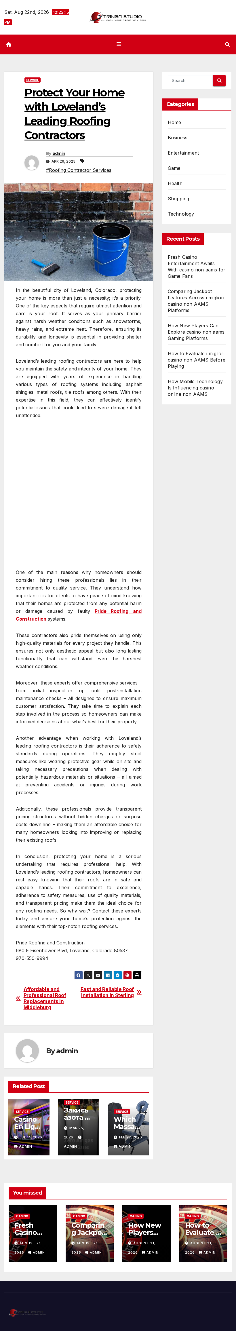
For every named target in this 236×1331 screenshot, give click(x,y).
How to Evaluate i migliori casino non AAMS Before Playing (196, 360)
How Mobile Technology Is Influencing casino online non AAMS (195, 388)
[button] (227, 44)
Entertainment (183, 153)
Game (174, 168)
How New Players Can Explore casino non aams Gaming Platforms (196, 332)
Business (178, 137)
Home (174, 122)
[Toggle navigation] (119, 44)
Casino (22, 1216)
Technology (181, 214)
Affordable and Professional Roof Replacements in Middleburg (45, 998)
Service (32, 80)
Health (175, 183)
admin (59, 153)
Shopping (178, 198)
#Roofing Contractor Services (78, 170)
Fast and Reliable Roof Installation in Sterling (107, 992)
